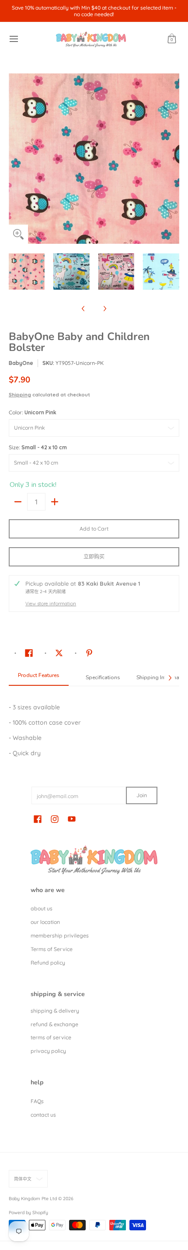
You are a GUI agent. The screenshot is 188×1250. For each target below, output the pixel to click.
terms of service (51, 1037)
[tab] (39, 677)
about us (41, 908)
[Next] (173, 158)
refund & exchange (54, 1024)
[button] (171, 39)
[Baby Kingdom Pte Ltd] (91, 39)
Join (141, 795)
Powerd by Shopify (28, 1212)
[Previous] (14, 158)
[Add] (54, 502)
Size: (38, 447)
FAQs (37, 1101)
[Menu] (13, 39)
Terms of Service (52, 949)
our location (45, 922)
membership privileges (60, 935)
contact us (43, 1114)
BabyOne (21, 363)
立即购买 (94, 556)
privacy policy (48, 1051)
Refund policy (48, 962)
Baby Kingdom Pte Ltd (33, 1198)
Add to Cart (94, 528)
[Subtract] (18, 502)
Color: (32, 412)
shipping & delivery (55, 1010)
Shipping (20, 395)
